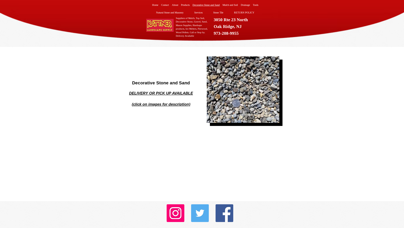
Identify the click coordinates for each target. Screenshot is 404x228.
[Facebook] (224, 213)
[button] (235, 89)
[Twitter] (200, 213)
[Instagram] (175, 213)
